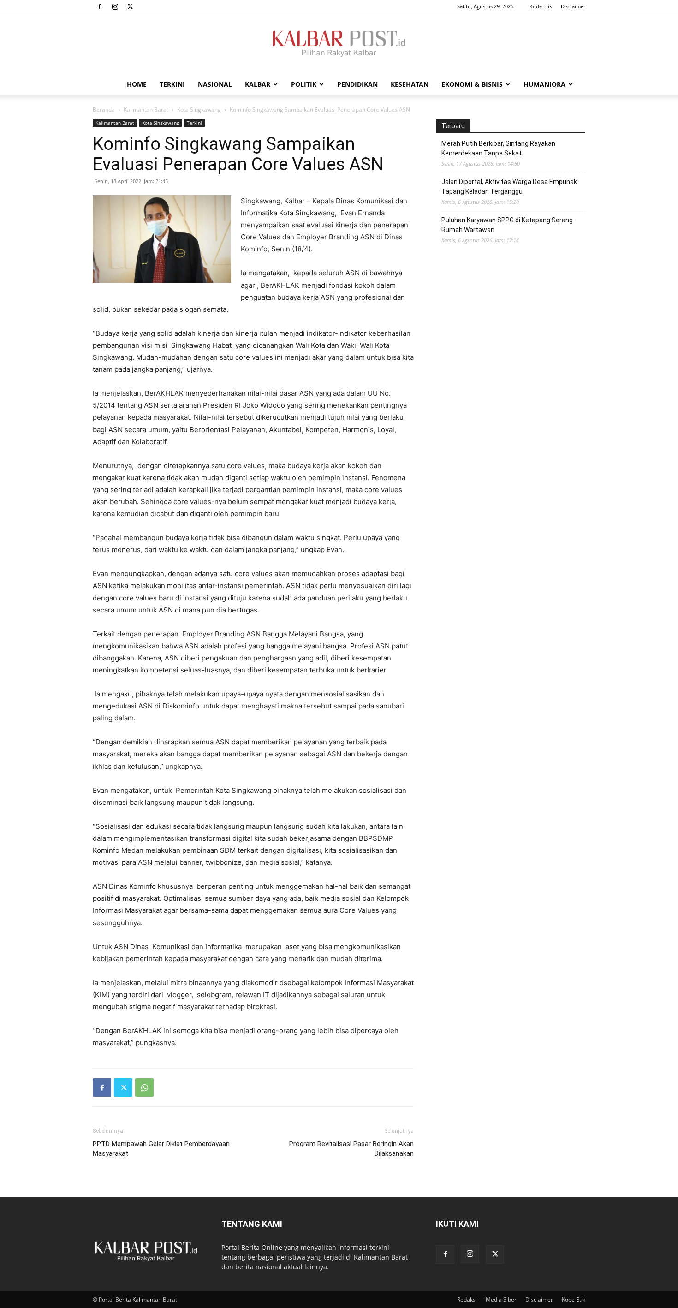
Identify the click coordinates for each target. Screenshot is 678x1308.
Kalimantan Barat (146, 109)
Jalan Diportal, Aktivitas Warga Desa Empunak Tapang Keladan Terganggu (509, 186)
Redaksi (467, 1299)
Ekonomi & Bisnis (472, 84)
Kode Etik (540, 6)
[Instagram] (115, 6)
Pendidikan (357, 84)
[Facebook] (100, 6)
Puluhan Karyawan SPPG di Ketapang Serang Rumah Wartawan (507, 224)
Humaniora (544, 84)
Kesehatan (409, 84)
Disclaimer (573, 6)
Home (137, 84)
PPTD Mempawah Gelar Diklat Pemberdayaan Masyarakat (161, 1149)
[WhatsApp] (144, 1087)
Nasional (215, 84)
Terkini (172, 84)
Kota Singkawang (199, 109)
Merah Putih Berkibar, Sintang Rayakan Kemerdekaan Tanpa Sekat (498, 148)
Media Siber (501, 1299)
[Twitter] (130, 6)
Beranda (104, 109)
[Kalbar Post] (339, 44)
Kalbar (257, 84)
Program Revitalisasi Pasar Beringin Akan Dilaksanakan (351, 1149)
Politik (303, 84)
